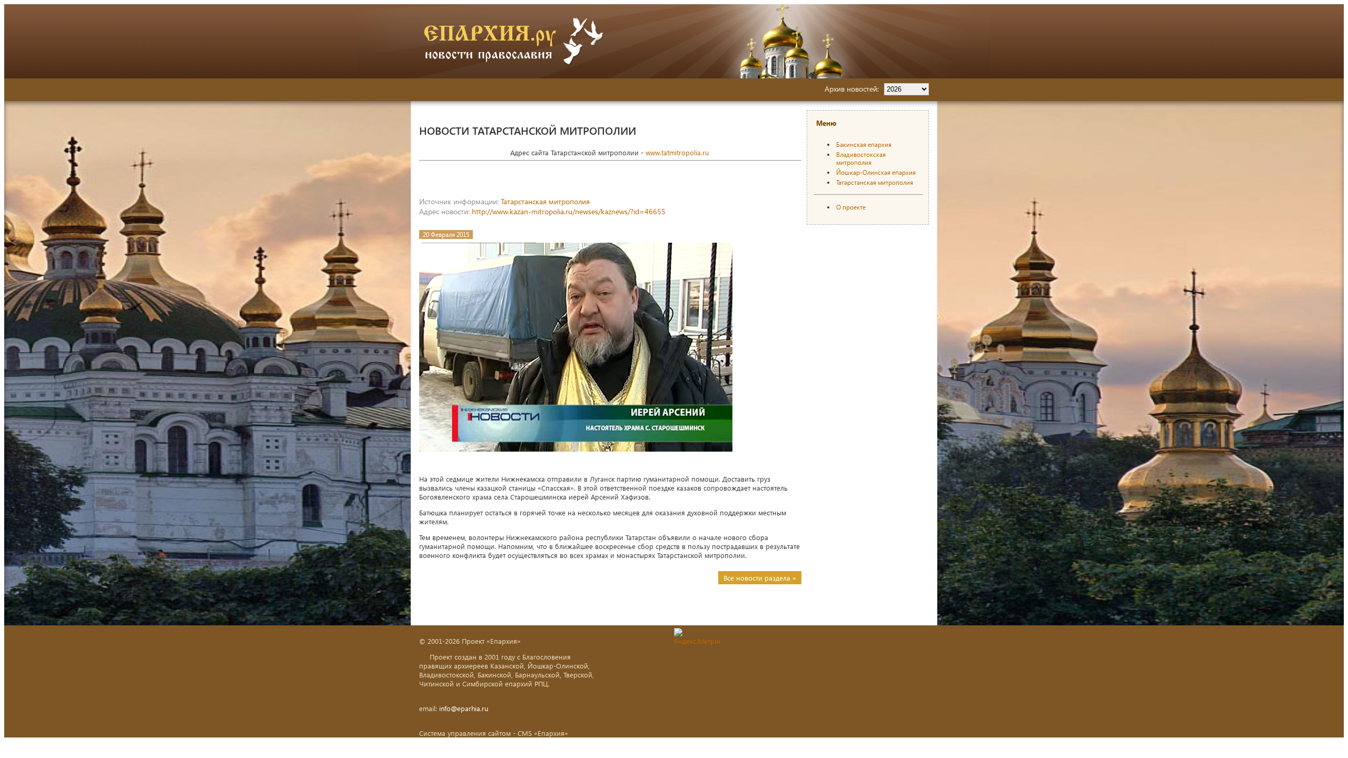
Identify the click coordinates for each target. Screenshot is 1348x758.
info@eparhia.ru (463, 708)
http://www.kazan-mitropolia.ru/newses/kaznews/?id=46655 (569, 211)
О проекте (851, 207)
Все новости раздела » (759, 577)
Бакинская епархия (863, 144)
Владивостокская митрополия (861, 158)
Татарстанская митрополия (545, 201)
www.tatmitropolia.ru (677, 152)
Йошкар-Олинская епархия (876, 172)
